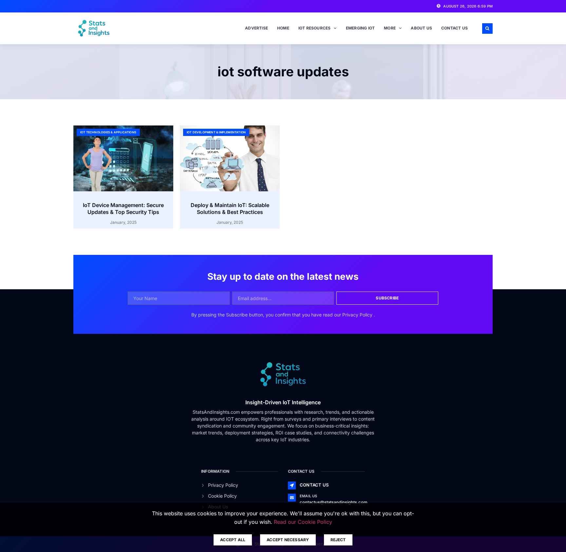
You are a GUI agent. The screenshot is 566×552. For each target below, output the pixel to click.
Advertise (256, 28)
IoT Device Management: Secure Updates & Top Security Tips (123, 208)
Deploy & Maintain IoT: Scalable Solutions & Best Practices (230, 208)
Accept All (232, 539)
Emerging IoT (360, 28)
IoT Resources (314, 28)
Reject (338, 539)
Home (283, 28)
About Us (421, 28)
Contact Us (454, 28)
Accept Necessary (288, 539)
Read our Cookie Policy (303, 522)
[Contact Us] (292, 485)
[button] (487, 28)
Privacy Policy (358, 314)
